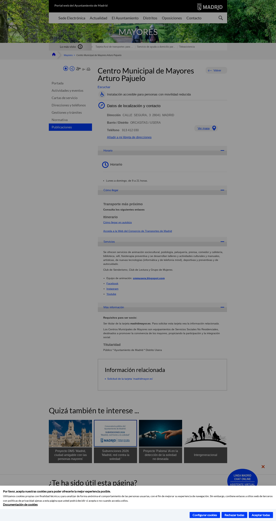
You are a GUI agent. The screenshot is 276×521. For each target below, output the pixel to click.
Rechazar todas (234, 515)
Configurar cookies (205, 515)
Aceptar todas (261, 515)
